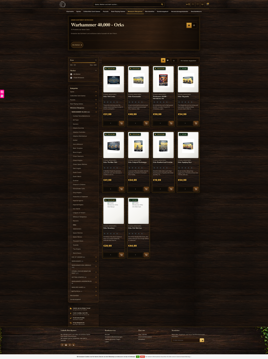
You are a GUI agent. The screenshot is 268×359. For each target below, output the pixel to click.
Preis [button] (72, 60)
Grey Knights (77, 192)
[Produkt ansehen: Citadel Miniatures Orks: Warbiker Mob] (113, 162)
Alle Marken (76, 74)
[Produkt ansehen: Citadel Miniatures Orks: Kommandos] (138, 96)
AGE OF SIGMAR (78, 257)
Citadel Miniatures (78, 77)
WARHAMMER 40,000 (81, 112)
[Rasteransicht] (189, 25)
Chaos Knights (77, 160)
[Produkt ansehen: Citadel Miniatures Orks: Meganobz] (188, 96)
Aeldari (75, 140)
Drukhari (75, 180)
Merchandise (149, 11)
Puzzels (106, 11)
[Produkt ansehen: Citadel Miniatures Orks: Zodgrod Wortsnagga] (138, 162)
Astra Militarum (78, 144)
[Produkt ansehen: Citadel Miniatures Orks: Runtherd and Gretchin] (163, 162)
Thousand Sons (78, 241)
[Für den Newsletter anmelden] (202, 340)
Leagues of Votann (79, 213)
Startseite (70, 11)
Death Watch (77, 176)
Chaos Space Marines (80, 164)
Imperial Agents (78, 200)
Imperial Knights (78, 204)
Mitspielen (141, 339)
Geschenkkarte (196, 11)
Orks (74, 225)
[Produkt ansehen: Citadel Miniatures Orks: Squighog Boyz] (188, 162)
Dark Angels (77, 168)
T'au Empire (77, 249)
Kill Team (76, 120)
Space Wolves (77, 237)
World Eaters (77, 253)
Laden (107, 341)
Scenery (75, 124)
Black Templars (78, 148)
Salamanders (77, 229)
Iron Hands (76, 209)
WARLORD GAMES (78, 287)
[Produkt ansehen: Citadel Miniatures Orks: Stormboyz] (113, 227)
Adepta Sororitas (78, 128)
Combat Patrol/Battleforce (81, 116)
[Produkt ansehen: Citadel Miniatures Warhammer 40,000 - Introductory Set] (163, 96)
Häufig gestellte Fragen (112, 339)
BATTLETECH (77, 291)
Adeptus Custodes (79, 132)
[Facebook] (62, 345)
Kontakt (107, 334)
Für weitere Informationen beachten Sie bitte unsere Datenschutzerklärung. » (168, 356)
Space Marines (78, 233)
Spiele (78, 11)
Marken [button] (73, 70)
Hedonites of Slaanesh (80, 196)
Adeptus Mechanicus (80, 136)
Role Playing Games (118, 11)
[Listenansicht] (194, 25)
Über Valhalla (142, 334)
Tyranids (75, 245)
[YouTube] (66, 345)
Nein (142, 356)
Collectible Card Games (92, 11)
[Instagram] (69, 345)
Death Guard (77, 172)
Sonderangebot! (162, 11)
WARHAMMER (77, 261)
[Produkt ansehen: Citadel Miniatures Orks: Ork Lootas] (113, 96)
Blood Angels (77, 152)
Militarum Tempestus (80, 217)
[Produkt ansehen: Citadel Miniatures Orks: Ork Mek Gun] (138, 227)
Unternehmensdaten (145, 337)
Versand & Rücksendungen (113, 337)
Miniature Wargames (135, 11)
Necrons (76, 221)
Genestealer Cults (79, 188)
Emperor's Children (79, 184)
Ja (138, 356)
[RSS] (73, 345)
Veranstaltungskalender (179, 11)
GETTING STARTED (79, 277)
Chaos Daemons (78, 156)
